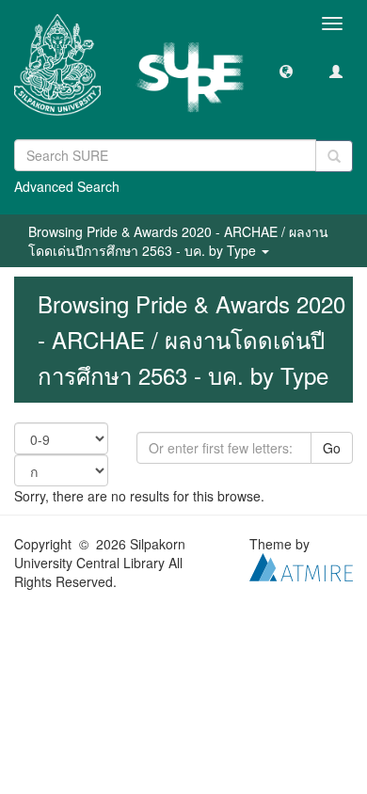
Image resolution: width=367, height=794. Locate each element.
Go (332, 447)
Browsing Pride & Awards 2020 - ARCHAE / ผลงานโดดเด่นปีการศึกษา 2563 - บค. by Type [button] (178, 241)
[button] (286, 71)
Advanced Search (67, 186)
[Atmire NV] (301, 565)
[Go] (334, 156)
